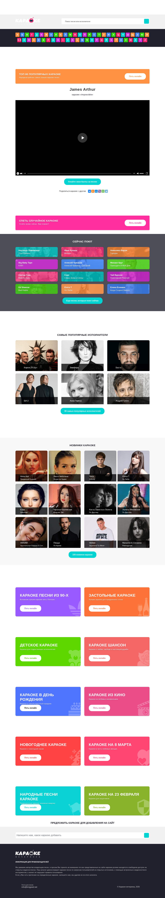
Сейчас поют (82, 241)
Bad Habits (23, 290)
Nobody (92, 479)
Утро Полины (24, 253)
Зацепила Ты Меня (96, 546)
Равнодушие (127, 546)
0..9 (19, 40)
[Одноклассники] (92, 191)
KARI (20, 266)
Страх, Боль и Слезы (73, 278)
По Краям (57, 546)
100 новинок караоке (82, 555)
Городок (114, 253)
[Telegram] (106, 191)
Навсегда (24, 512)
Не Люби (68, 290)
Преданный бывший (28, 479)
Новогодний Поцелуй (119, 278)
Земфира (74, 367)
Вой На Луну (24, 278)
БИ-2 (26, 401)
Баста (118, 367)
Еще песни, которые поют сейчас (82, 301)
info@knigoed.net (29, 887)
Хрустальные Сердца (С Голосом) (33, 546)
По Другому (93, 512)
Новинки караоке (82, 445)
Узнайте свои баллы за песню (82, 182)
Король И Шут (30, 367)
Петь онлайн (135, 76)
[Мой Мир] (96, 191)
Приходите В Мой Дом (120, 266)
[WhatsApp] (103, 191)
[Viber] (99, 191)
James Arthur (82, 89)
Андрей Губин (122, 401)
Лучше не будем (60, 479)
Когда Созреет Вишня (120, 290)
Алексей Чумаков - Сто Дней (77, 266)
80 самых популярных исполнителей (83, 411)
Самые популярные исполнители (82, 334)
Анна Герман (76, 401)
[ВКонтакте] (89, 191)
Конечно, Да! (59, 512)
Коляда (67, 253)
